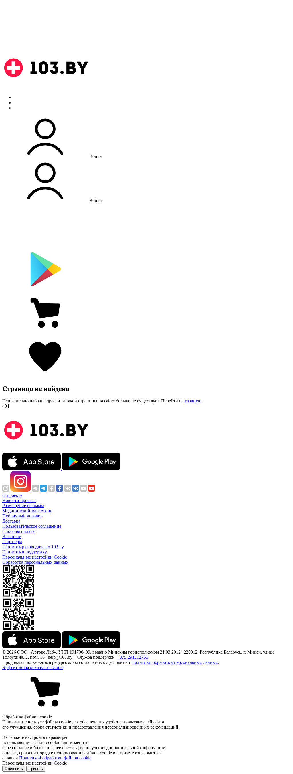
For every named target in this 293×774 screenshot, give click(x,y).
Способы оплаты (18, 531)
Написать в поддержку (24, 551)
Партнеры (12, 541)
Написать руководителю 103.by (33, 546)
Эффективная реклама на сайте (32, 667)
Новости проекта (19, 500)
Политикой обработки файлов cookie (55, 757)
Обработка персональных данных (35, 562)
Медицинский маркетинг (27, 510)
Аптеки (21, 102)
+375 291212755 (132, 657)
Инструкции (26, 107)
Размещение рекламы (23, 505)
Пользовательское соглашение (31, 526)
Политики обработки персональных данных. (175, 662)
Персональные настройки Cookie (34, 557)
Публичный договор (22, 515)
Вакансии (11, 536)
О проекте (12, 495)
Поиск (20, 97)
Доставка (11, 521)
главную (193, 400)
